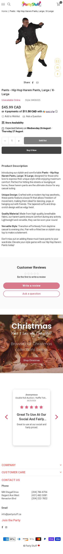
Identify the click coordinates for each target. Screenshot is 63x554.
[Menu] (3, 4)
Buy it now (32, 150)
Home (4, 11)
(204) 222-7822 (39, 498)
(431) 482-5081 (39, 495)
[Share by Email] (37, 82)
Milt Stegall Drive (10, 492)
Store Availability (14, 122)
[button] (58, 4)
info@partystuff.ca (11, 514)
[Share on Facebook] (33, 82)
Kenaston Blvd (9, 498)
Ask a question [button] (31, 293)
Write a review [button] (31, 285)
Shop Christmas (31, 360)
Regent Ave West (10, 495)
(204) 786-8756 (39, 492)
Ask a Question (34, 116)
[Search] (9, 4)
